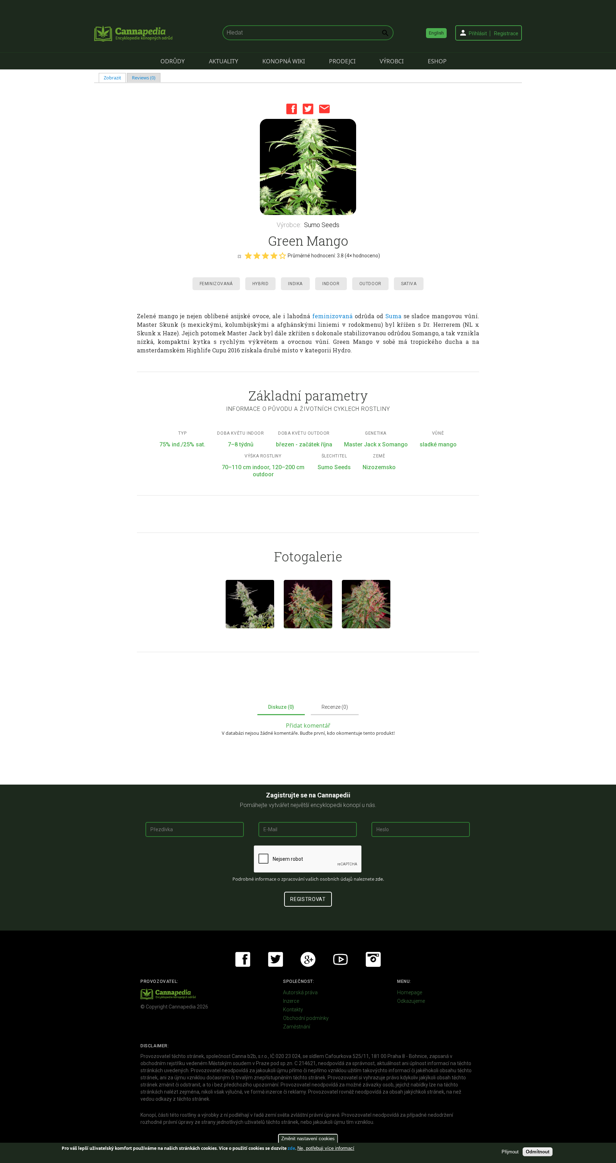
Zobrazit (115, 77)
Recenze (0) (335, 707)
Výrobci (392, 61)
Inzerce (291, 1001)
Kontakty (293, 1009)
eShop (437, 61)
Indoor (331, 283)
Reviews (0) (143, 77)
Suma (393, 316)
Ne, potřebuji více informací (325, 1148)
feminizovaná (332, 316)
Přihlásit (478, 33)
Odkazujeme (411, 1001)
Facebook (291, 109)
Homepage (409, 992)
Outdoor (370, 283)
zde (291, 1148)
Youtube (340, 959)
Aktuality (223, 61)
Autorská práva (300, 992)
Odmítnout (537, 1151)
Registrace (506, 33)
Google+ (308, 959)
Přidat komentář (308, 725)
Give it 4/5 (273, 255)
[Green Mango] (308, 167)
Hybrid (260, 283)
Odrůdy (172, 61)
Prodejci (342, 61)
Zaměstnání (296, 1027)
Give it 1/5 (248, 255)
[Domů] (133, 33)
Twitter (308, 109)
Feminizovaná (216, 283)
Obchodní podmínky (306, 1018)
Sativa (409, 283)
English (436, 33)
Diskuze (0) (281, 707)
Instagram (373, 959)
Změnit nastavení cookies (308, 1138)
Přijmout (510, 1151)
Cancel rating (239, 255)
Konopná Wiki (283, 61)
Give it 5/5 (282, 255)
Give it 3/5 (265, 255)
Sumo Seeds (321, 225)
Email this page (324, 109)
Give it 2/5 (256, 255)
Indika (295, 283)
